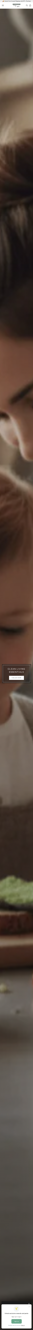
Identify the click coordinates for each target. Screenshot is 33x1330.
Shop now (16, 681)
